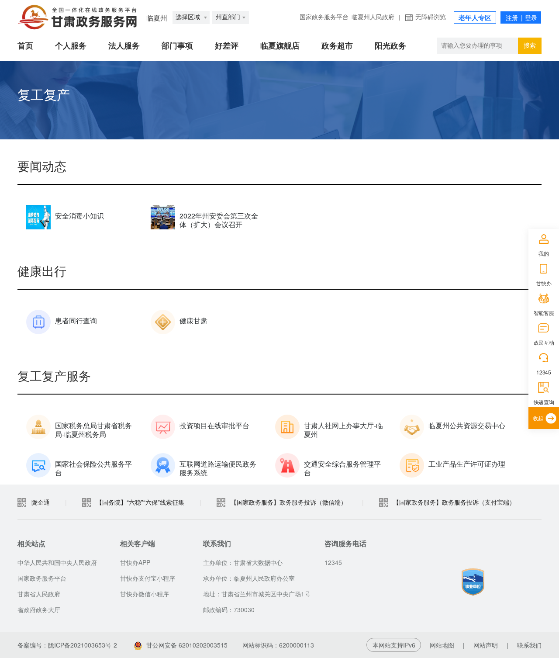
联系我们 (529, 645)
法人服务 (124, 46)
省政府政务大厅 (38, 609)
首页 (25, 46)
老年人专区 (475, 17)
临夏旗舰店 (280, 46)
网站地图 (442, 645)
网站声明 (485, 645)
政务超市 (337, 46)
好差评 (226, 46)
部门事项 (177, 46)
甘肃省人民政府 (38, 593)
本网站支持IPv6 (394, 645)
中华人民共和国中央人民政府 (57, 562)
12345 (543, 372)
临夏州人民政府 (373, 17)
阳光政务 (390, 46)
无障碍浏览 (430, 17)
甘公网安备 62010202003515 (187, 645)
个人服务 (70, 46)
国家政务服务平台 (324, 17)
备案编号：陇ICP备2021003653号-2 (67, 645)
